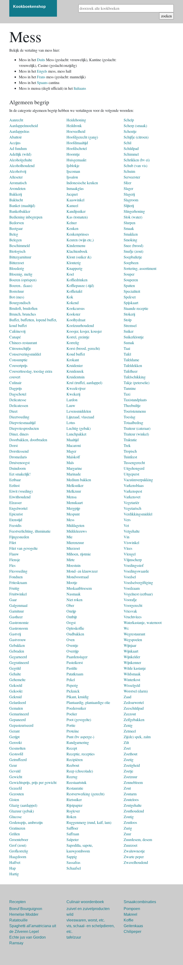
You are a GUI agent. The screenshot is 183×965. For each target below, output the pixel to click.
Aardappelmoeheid (23, 125)
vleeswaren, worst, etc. (85, 920)
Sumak (129, 342)
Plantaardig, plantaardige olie (88, 702)
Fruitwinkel (18, 593)
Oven (70, 639)
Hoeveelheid (75, 131)
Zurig (128, 828)
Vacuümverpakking (138, 479)
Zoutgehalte (133, 805)
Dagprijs (15, 388)
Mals (70, 462)
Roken (71, 816)
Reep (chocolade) (79, 770)
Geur (13, 765)
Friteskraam (18, 582)
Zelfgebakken (134, 719)
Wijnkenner (132, 662)
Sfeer (127, 182)
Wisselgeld (132, 685)
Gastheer (16, 616)
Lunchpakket (76, 433)
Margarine (74, 468)
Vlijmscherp (133, 559)
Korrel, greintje (77, 336)
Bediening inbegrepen (25, 216)
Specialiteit (132, 291)
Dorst (13, 445)
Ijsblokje (72, 165)
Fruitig (14, 588)
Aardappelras (19, 131)
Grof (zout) (17, 845)
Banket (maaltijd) (22, 205)
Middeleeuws (76, 531)
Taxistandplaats (135, 399)
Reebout (72, 765)
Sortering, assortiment (140, 268)
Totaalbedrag (133, 422)
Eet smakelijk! (19, 473)
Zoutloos (130, 822)
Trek (127, 445)
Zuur (127, 833)
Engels (42, 71)
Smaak (129, 228)
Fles (12, 565)
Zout (127, 788)
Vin (126, 536)
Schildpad (131, 148)
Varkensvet (132, 496)
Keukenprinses (77, 234)
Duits (41, 59)
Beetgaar (16, 228)
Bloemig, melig (20, 274)
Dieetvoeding (19, 416)
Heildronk (74, 125)
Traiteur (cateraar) (137, 428)
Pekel (70, 679)
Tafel (127, 353)
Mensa (71, 496)
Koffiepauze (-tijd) (80, 285)
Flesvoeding (18, 571)
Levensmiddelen (78, 411)
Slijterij (129, 205)
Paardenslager (76, 656)
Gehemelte (17, 679)
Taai (127, 348)
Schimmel (131, 154)
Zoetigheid (132, 765)
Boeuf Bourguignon (25, 909)
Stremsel (130, 325)
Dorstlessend (19, 451)
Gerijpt (14, 736)
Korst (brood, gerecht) (83, 348)
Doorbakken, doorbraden (28, 439)
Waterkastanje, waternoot (143, 622)
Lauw (70, 405)
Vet (126, 525)
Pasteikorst (74, 662)
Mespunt (73, 513)
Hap (12, 868)
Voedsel (130, 576)
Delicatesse (17, 399)
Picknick (73, 690)
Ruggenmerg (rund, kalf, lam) (88, 822)
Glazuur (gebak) (21, 810)
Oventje (72, 645)
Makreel (130, 914)
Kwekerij (73, 393)
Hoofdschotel (76, 148)
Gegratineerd (19, 662)
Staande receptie (136, 308)
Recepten (17, 902)
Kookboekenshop (29, 7)
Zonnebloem (133, 782)
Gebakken (17, 645)
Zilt (126, 742)
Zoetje (128, 770)
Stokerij (129, 314)
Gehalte (15, 673)
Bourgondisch (19, 302)
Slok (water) (133, 216)
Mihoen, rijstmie (78, 553)
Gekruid (15, 696)
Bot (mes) (16, 296)
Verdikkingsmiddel (138, 513)
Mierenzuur (75, 542)
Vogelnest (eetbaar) (138, 593)
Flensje (14, 559)
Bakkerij (15, 194)
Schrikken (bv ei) (137, 159)
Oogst (71, 622)
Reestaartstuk (76, 782)
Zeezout (130, 713)
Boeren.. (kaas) (20, 285)
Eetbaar (15, 479)
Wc (126, 628)
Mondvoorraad (77, 576)
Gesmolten (17, 748)
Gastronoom (18, 628)
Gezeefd (15, 788)
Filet (12, 542)
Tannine (130, 388)
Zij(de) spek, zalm (137, 736)
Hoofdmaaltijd (77, 142)
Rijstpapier (74, 805)
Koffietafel (74, 291)
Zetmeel (130, 730)
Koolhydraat (75, 319)
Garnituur (16, 611)
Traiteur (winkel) (136, 433)
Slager (128, 188)
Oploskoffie (75, 628)
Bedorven (16, 222)
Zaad (127, 696)
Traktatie (130, 439)
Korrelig (72, 342)
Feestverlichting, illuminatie (30, 531)
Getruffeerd (18, 759)
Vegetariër (131, 502)
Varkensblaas (134, 485)
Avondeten (17, 188)
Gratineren (17, 828)
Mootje (71, 582)
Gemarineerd (19, 713)
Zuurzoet (130, 845)
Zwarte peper (134, 856)
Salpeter (72, 839)
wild (69, 914)
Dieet (13, 411)
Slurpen (129, 222)
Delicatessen (18, 405)
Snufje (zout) (133, 251)
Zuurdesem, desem (138, 839)
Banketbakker (19, 211)
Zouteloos (131, 799)
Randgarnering (77, 742)
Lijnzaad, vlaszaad (80, 416)
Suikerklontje (134, 336)
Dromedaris (18, 456)
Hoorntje (73, 154)
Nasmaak (73, 593)
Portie (70, 725)
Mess (70, 519)
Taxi (127, 393)
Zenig (128, 725)
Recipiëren (74, 759)
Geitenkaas (133, 926)
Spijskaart (131, 302)
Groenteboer (18, 839)
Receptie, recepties (80, 753)
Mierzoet (73, 548)
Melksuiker (74, 485)
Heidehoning (76, 119)
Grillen (14, 833)
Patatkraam (74, 673)
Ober (70, 605)
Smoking (130, 239)
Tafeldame (131, 359)
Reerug (71, 776)
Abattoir (15, 136)
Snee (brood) (133, 245)
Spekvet (130, 296)
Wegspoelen (133, 639)
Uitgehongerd (134, 468)
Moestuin (73, 565)
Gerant (14, 730)
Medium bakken (78, 479)
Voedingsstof (133, 565)
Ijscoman (73, 171)
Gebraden (16, 650)
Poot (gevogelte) (78, 719)
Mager (71, 451)
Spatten (129, 285)
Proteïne (72, 730)
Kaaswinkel (75, 199)
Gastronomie (19, 622)
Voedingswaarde (136, 571)
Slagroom (131, 199)
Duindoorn (17, 468)
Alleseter (16, 176)
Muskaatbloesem (79, 588)
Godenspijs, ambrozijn (26, 822)
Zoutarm (130, 793)
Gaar (13, 599)
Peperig (72, 685)
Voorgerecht (133, 605)
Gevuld (14, 770)
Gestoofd (16, 753)
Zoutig (129, 816)
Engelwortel (18, 508)
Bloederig (16, 268)
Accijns (14, 142)
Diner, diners (19, 433)
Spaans (43, 82)
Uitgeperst (131, 473)
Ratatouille (18, 920)
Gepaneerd (17, 719)
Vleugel (130, 553)
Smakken (131, 234)
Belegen (15, 239)
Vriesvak (130, 611)
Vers (127, 519)
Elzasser (15, 502)
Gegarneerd (18, 656)
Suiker (128, 331)
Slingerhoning (134, 211)
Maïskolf (73, 456)
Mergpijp (73, 508)
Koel (70, 274)
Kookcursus (75, 308)
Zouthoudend (134, 810)
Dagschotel (17, 393)
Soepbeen (131, 262)
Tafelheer (130, 371)
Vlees (128, 548)
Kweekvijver (76, 388)
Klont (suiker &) (78, 256)
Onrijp (71, 611)
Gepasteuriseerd (21, 725)
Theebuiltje (132, 405)
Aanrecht (16, 119)
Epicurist (16, 513)
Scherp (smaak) (135, 125)
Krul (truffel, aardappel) (84, 382)
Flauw (14, 553)
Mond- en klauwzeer (82, 571)
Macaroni (73, 445)
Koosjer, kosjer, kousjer (84, 331)
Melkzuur (73, 491)
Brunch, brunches (22, 314)
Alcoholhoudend (22, 165)
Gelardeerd (17, 702)
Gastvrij (15, 633)
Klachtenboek (76, 251)
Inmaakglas (75, 188)
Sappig (71, 856)
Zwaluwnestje (134, 850)
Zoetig (128, 759)
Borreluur (16, 291)
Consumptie (18, 359)
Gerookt (15, 742)
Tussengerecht (134, 462)
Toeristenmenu (135, 411)
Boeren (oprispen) (22, 279)
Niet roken (74, 599)
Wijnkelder (132, 656)
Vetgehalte (132, 531)
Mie (69, 536)
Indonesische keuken (82, 182)
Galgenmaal (18, 605)
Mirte (70, 559)
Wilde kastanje (135, 668)
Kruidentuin (75, 376)
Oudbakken (75, 633)
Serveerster (132, 176)
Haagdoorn (17, 856)
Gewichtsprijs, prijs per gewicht (32, 782)
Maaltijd (72, 439)
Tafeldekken (133, 365)
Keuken (72, 228)
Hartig (14, 873)
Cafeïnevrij (17, 331)
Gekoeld (15, 685)
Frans (41, 76)
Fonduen (16, 576)
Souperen (131, 279)
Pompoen (132, 909)
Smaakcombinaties (140, 902)
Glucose (15, 816)
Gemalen (16, 708)
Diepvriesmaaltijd (22, 422)
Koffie (128, 920)
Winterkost (132, 679)
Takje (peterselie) (136, 382)
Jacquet (72, 194)
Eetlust (14, 485)
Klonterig (73, 262)
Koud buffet (75, 353)
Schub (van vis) (135, 165)
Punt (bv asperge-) (80, 736)
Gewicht (15, 776)
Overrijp (72, 650)
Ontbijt (71, 616)
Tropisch (130, 451)
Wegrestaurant (134, 633)
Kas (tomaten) (77, 216)
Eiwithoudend (19, 496)
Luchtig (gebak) (78, 428)
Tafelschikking (135, 376)
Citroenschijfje (20, 348)
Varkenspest (133, 491)
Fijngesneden (19, 536)
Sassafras (73, 862)
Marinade (73, 473)
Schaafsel (73, 868)
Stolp (128, 319)
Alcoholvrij (17, 171)
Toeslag (129, 416)
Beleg (13, 234)
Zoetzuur (130, 776)
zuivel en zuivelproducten (88, 909)
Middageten (75, 525)
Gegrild (15, 668)
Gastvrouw (17, 639)
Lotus (70, 422)
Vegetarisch (132, 508)
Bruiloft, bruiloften (23, 308)
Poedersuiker (76, 708)
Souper (129, 274)
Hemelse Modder (23, 914)
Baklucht (16, 199)
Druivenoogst (19, 462)
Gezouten (16, 793)
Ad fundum (18, 148)
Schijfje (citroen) (136, 136)
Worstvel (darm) (136, 690)
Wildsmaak (132, 673)
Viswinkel (131, 542)
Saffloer (72, 828)
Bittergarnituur (20, 256)
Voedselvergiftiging (138, 582)
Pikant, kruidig (77, 696)
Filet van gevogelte (23, 548)
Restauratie (74, 788)
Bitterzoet (16, 262)
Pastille (71, 668)
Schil (127, 142)
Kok (69, 296)
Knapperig (74, 268)
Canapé (15, 336)
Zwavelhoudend (136, 862)
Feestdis (15, 525)
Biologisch (17, 251)
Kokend (72, 302)
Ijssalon (72, 176)
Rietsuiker (74, 799)
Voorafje (130, 599)
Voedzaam (132, 588)
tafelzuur (73, 937)
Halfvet (14, 862)
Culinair (15, 382)
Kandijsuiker (76, 211)
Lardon (71, 399)
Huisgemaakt (76, 159)
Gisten (14, 799)
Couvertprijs (18, 365)
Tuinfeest (130, 456)
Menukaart (74, 502)
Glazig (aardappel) (23, 805)
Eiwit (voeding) (21, 491)
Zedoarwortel (134, 702)
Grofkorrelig (18, 850)
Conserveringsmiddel (25, 353)
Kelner (71, 222)
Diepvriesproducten (24, 428)
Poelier (71, 713)
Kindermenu (75, 245)
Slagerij (129, 194)
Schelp (129, 119)
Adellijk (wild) (20, 154)
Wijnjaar (130, 645)
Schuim (129, 171)
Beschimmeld (19, 245)
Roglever (73, 810)
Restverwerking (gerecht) (85, 793)
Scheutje (130, 131)
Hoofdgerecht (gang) (82, 136)
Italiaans (80, 88)
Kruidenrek (75, 371)
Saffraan (72, 833)
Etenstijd (15, 519)
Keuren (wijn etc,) (80, 239)
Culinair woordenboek (85, 902)
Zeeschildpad (134, 708)
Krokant (72, 359)
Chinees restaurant (23, 342)
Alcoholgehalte (20, 159)
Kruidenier (74, 365)
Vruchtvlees (133, 616)
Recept (71, 748)
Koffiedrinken (76, 279)
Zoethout (130, 753)
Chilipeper (132, 932)
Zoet (127, 748)
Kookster (73, 314)
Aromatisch (18, 182)
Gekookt (15, 690)
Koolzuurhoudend (80, 325)
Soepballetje (133, 256)
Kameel (72, 205)
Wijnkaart (131, 650)
